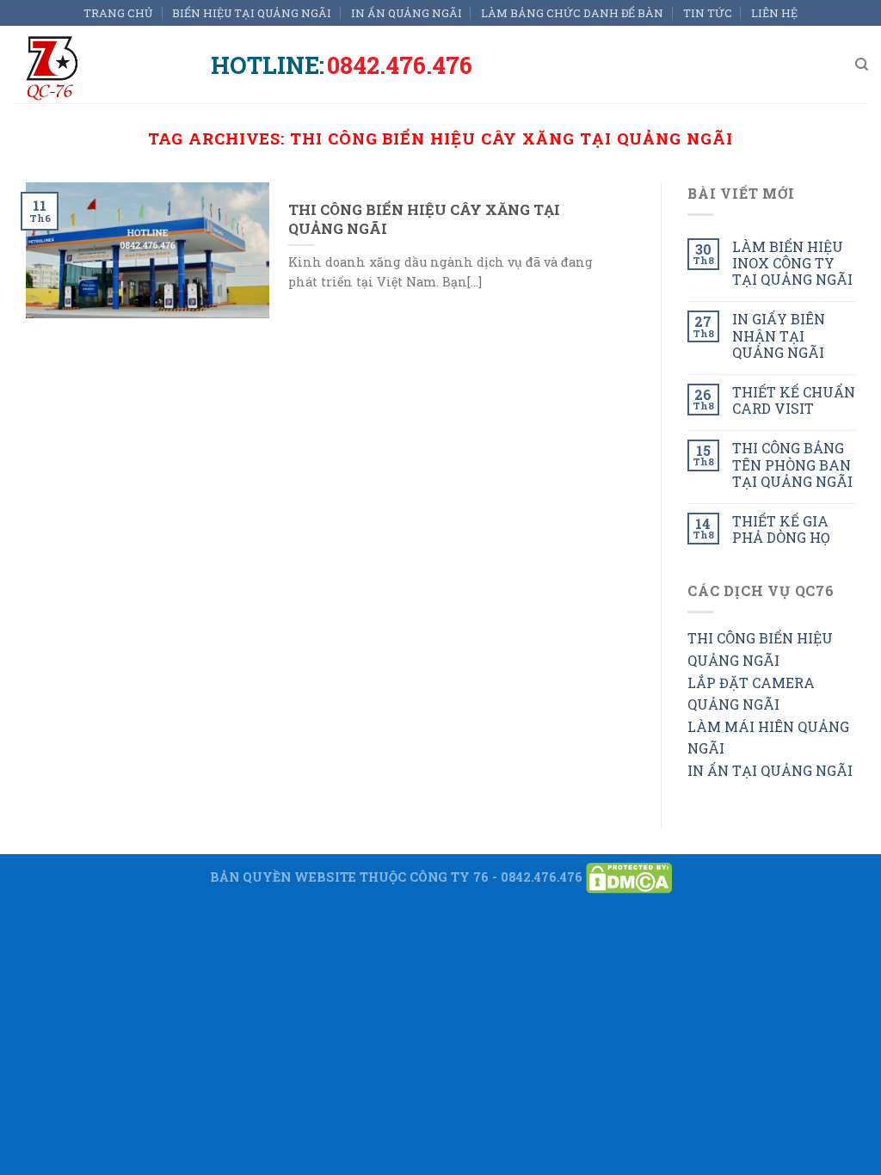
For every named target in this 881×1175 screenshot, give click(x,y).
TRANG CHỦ (118, 13)
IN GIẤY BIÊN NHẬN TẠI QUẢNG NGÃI (778, 335)
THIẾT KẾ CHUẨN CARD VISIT (793, 400)
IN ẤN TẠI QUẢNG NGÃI (770, 770)
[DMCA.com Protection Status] (629, 876)
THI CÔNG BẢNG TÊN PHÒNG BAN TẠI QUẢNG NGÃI (792, 464)
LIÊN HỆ (774, 13)
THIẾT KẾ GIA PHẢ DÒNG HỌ (781, 529)
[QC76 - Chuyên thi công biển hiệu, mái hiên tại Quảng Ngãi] (99, 64)
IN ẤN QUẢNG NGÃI (406, 13)
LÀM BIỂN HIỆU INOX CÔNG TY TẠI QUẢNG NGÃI (792, 263)
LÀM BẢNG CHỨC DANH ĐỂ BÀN (572, 13)
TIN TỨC (707, 13)
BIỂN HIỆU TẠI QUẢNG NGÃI (251, 13)
